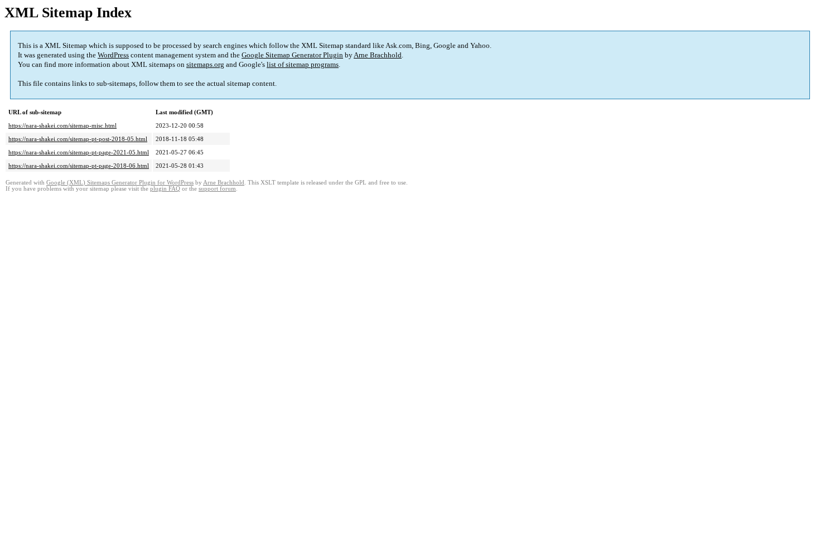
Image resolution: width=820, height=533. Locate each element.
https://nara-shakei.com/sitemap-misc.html (62, 125)
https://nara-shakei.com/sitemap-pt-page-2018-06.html (78, 165)
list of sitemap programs (303, 64)
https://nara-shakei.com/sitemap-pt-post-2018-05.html (77, 138)
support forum (217, 189)
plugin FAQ (165, 189)
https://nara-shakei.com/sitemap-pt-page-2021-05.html (78, 152)
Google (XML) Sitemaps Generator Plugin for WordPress (120, 183)
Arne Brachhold (378, 55)
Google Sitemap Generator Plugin (292, 55)
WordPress (113, 55)
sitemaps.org (205, 64)
